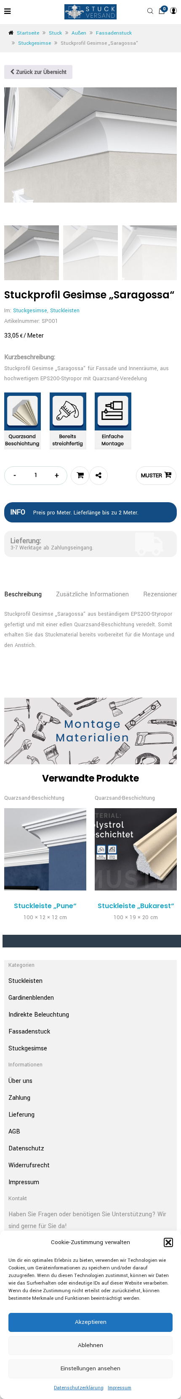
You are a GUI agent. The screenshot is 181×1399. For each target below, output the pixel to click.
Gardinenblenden (31, 997)
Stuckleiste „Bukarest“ (136, 906)
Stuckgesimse (34, 43)
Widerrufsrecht (29, 1165)
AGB (14, 1131)
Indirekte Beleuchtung (38, 1014)
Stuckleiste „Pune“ (45, 906)
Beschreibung (23, 594)
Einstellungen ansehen (90, 1368)
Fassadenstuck (114, 33)
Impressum (119, 1388)
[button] (168, 1242)
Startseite (28, 33)
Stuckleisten (65, 310)
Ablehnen (90, 1345)
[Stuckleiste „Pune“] (45, 849)
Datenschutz (26, 1148)
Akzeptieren (90, 1322)
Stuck (55, 33)
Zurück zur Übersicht (40, 72)
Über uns (20, 1081)
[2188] (80, 475)
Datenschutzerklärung (79, 1388)
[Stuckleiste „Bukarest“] (136, 849)
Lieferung (21, 1114)
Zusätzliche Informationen (92, 594)
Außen (79, 33)
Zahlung (19, 1097)
